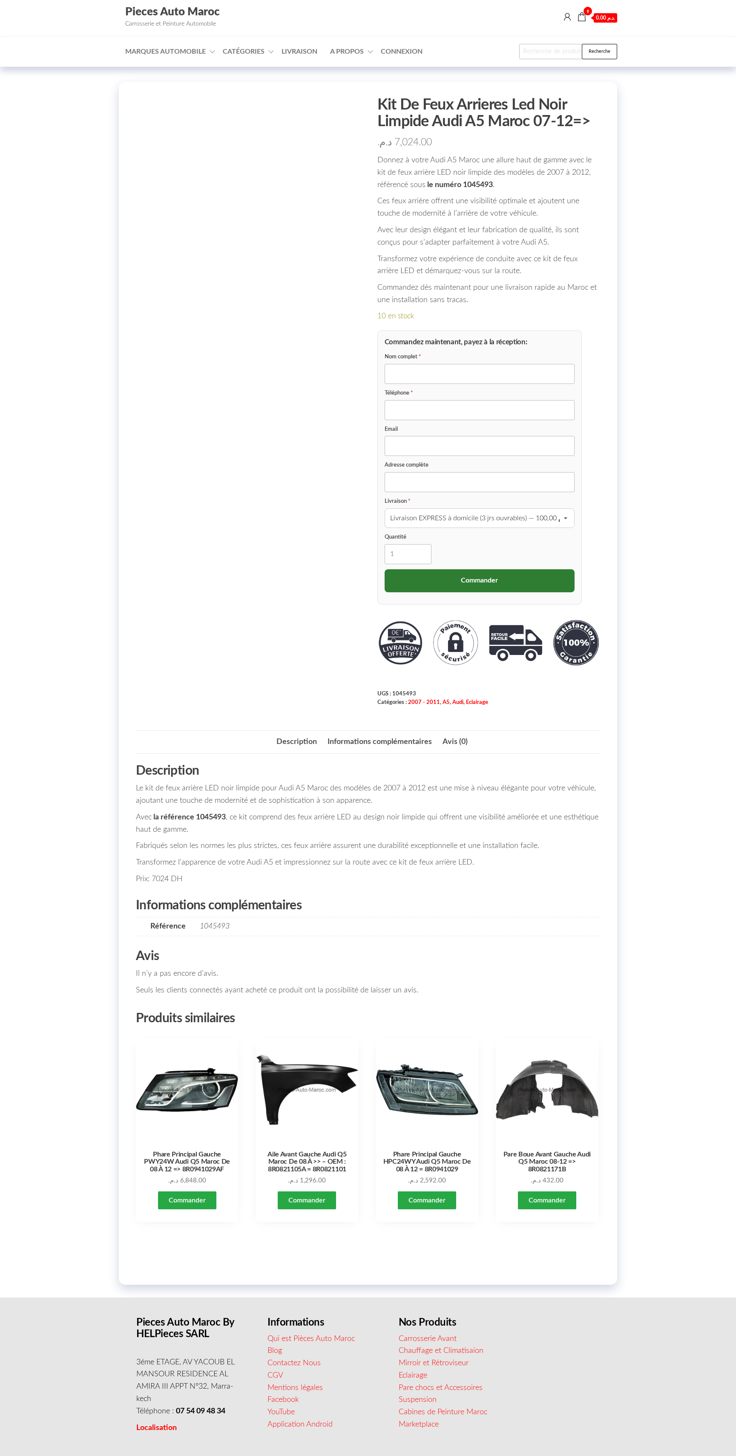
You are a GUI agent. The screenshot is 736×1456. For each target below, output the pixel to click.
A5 (446, 702)
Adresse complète (406, 465)
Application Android (300, 1424)
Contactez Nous (294, 1363)
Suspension (418, 1400)
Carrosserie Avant (428, 1339)
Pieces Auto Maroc (172, 11)
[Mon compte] (567, 17)
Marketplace (419, 1424)
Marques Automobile (165, 51)
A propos (347, 51)
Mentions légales (295, 1388)
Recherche (599, 51)
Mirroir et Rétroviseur (434, 1363)
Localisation (156, 1428)
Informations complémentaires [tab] (380, 742)
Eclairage (477, 702)
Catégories (243, 51)
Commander (187, 1200)
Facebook (283, 1400)
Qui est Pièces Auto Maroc (311, 1339)
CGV (275, 1375)
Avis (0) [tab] (455, 742)
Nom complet (403, 357)
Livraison (299, 51)
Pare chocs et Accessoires (441, 1388)
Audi (457, 702)
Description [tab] (296, 742)
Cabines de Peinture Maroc (443, 1412)
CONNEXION (402, 51)
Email (391, 429)
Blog (274, 1351)
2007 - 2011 (424, 702)
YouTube (281, 1412)
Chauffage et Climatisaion (441, 1351)
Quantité (395, 537)
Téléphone (399, 393)
